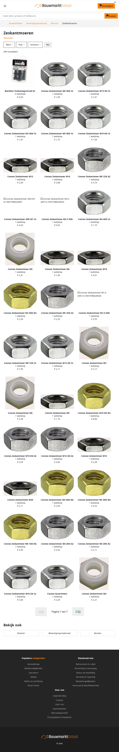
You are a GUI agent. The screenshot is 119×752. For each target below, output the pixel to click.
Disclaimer (67, 717)
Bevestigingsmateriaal (59, 633)
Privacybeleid (53, 717)
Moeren (21, 633)
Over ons (59, 704)
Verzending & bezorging (86, 668)
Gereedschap (33, 664)
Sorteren (34, 44)
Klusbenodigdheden (33, 668)
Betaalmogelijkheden (85, 681)
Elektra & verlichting (33, 681)
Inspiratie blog (59, 696)
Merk (8, 44)
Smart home (33, 685)
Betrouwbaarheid (59, 713)
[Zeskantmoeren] (78, 611)
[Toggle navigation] (5, 6)
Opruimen (33, 672)
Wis (47, 44)
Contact (59, 700)
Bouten (97, 633)
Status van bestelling (85, 672)
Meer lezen (8, 38)
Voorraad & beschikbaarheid (86, 685)
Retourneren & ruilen (85, 664)
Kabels (33, 677)
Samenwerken (59, 708)
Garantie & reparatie (85, 677)
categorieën (38, 658)
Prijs (21, 44)
